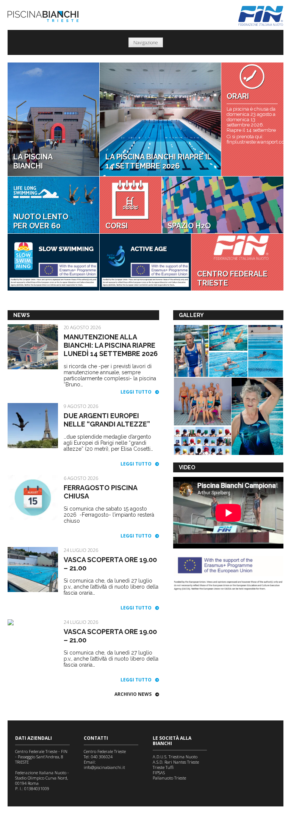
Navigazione (145, 42)
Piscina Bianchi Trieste (43, 16)
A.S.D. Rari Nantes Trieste (176, 762)
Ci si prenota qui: (245, 136)
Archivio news (133, 694)
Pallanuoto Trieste (169, 778)
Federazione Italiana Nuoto (260, 16)
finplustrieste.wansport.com (252, 142)
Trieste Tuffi (163, 767)
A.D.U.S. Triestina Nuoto (175, 756)
